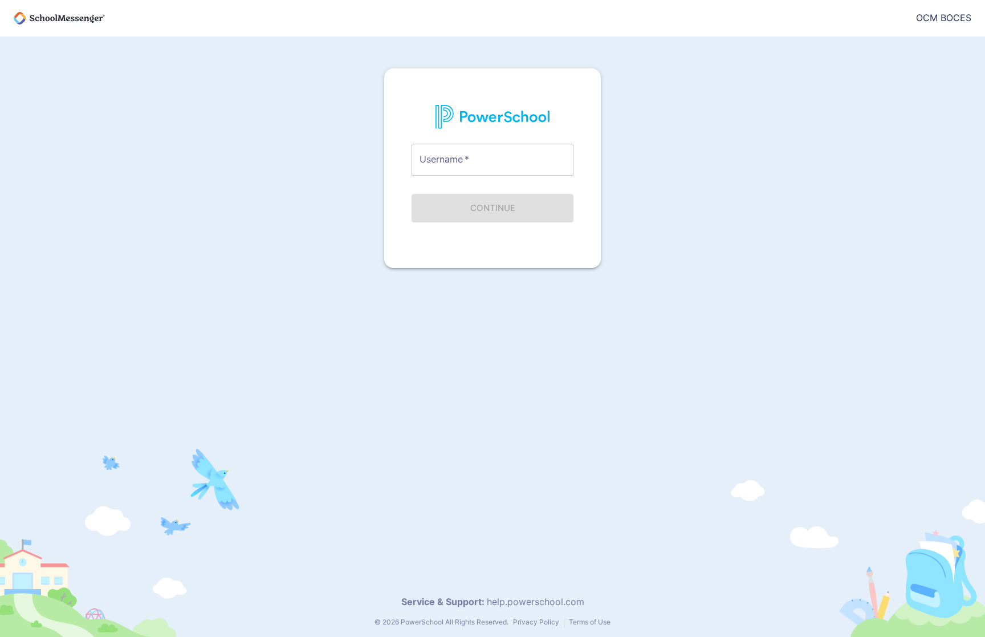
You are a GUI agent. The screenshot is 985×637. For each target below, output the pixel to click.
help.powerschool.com (535, 601)
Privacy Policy (536, 622)
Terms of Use (589, 622)
